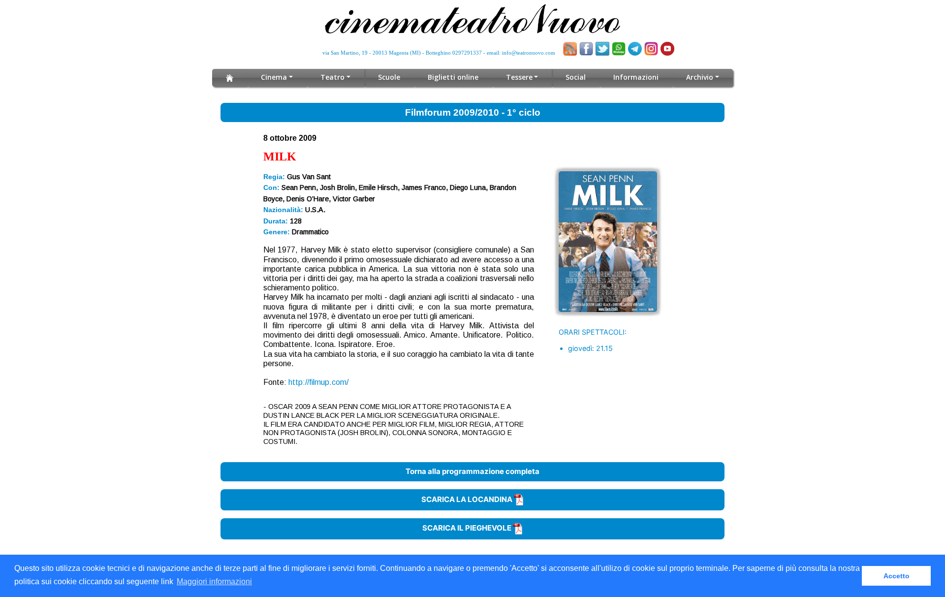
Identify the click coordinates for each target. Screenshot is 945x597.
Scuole (389, 77)
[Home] (229, 78)
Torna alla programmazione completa (472, 471)
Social (576, 77)
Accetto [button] (896, 576)
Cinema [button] (274, 77)
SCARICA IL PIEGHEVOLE (467, 528)
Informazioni (636, 77)
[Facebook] (586, 49)
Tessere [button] (519, 77)
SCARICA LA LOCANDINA (467, 499)
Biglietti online (453, 77)
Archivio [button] (699, 77)
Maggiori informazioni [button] (214, 581)
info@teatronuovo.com (528, 53)
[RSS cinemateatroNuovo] (570, 49)
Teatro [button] (332, 77)
